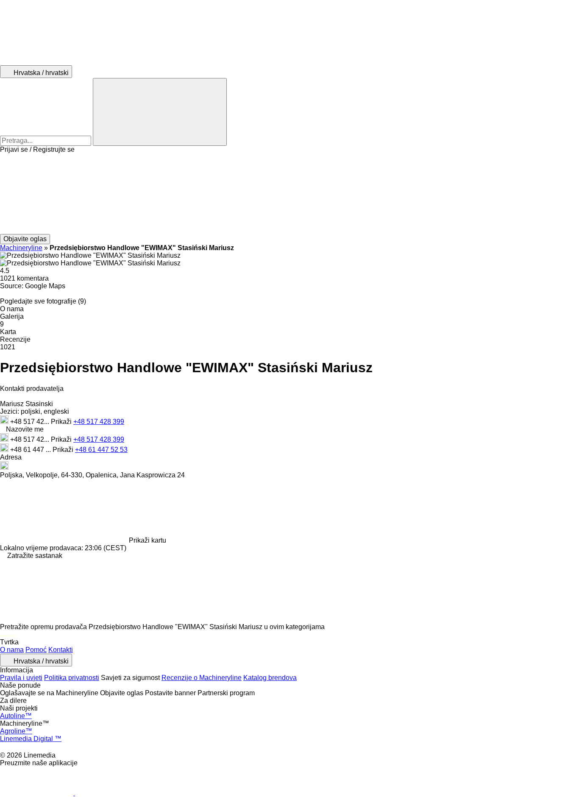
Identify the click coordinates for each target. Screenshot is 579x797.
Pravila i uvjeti (21, 677)
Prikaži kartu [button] (147, 540)
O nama (12, 649)
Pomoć (36, 649)
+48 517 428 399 (98, 421)
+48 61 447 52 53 (101, 449)
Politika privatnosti (71, 677)
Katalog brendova (270, 677)
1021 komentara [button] (24, 278)
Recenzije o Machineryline (201, 677)
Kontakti (60, 649)
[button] (289, 193)
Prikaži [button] (62, 421)
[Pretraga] (160, 112)
